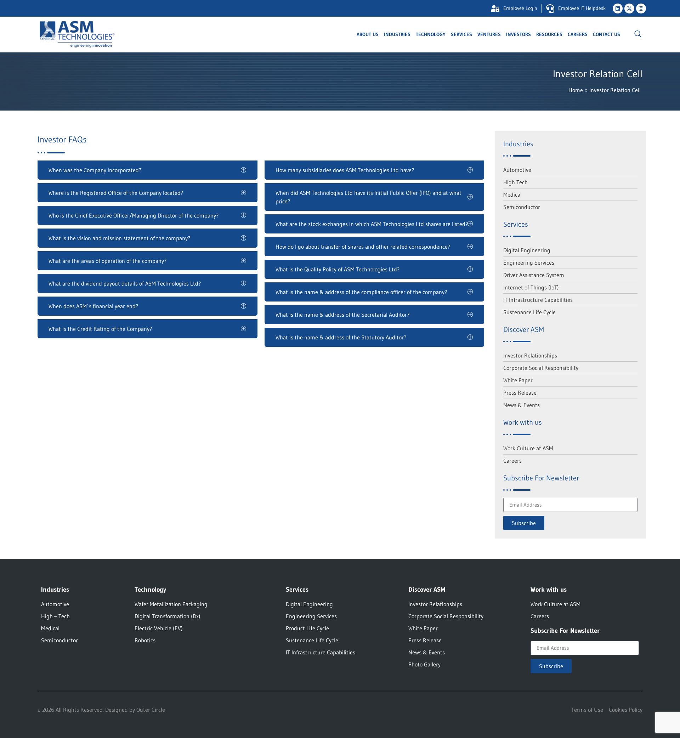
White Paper (518, 380)
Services (461, 34)
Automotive (517, 169)
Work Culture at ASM (528, 448)
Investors (518, 34)
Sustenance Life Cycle (529, 312)
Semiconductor (521, 206)
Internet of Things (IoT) (531, 287)
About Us (368, 34)
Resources (549, 34)
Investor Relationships (530, 355)
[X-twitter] (629, 8)
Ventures (489, 34)
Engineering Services (528, 262)
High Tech (515, 182)
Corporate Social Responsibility (540, 367)
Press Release (520, 392)
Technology (431, 34)
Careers (578, 34)
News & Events (521, 405)
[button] (638, 34)
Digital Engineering (526, 250)
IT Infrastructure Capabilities (538, 299)
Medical (512, 194)
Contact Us (606, 34)
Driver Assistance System (533, 274)
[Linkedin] (618, 8)
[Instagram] (641, 8)
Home (575, 90)
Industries (397, 34)
